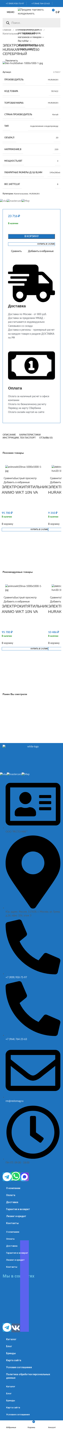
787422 (54, 91)
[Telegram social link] (59, 3)
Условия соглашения (19, 1367)
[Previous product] (4, 39)
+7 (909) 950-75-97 (14, 3)
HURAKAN (53, 80)
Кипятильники (11, 34)
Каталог (11, 1339)
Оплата (10, 1195)
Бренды (11, 1353)
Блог (9, 1346)
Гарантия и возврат (18, 1209)
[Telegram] (7, 1176)
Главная (7, 30)
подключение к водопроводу (44, 126)
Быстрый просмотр (25, 478)
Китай (55, 114)
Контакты (12, 1223)
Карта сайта (13, 1360)
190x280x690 (56, 172)
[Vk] (15, 1328)
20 (57, 138)
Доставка (12, 1202)
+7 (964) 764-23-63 (40, 3)
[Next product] (11, 39)
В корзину (31, 236)
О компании (13, 1188)
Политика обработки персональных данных (28, 1376)
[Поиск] (8, 23)
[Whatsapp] (15, 1176)
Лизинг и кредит (16, 1216)
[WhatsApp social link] (55, 3)
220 (56, 149)
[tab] (9, 435)
